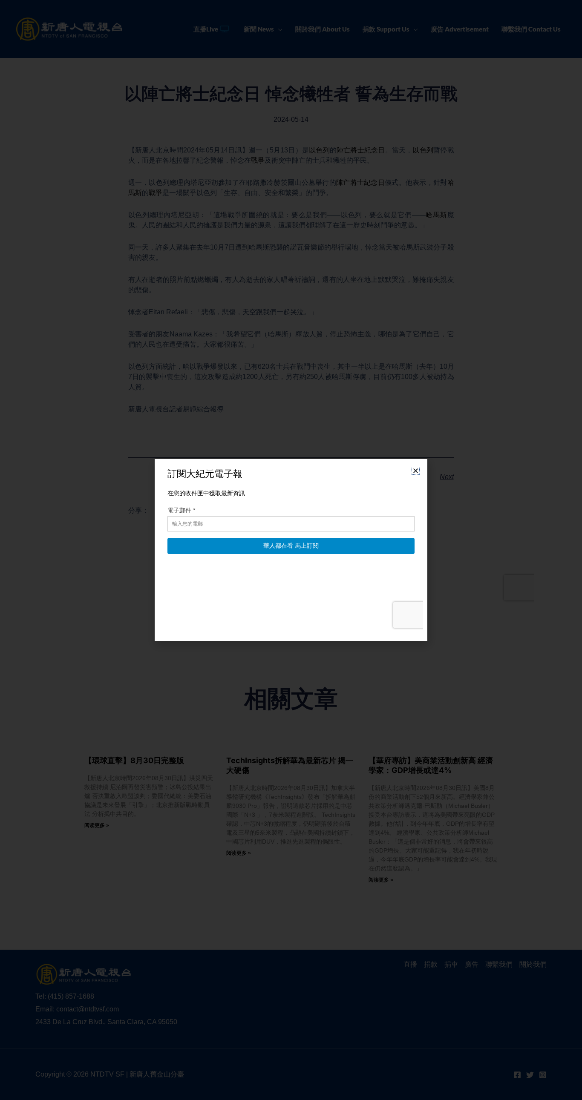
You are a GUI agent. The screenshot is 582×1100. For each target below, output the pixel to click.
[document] (291, 550)
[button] (415, 471)
